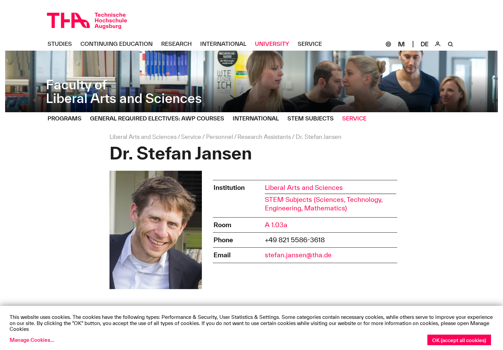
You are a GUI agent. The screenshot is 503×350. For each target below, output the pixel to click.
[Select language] (424, 44)
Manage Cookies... (32, 340)
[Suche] (450, 44)
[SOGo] (388, 44)
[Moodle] (401, 44)
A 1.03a (276, 225)
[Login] (437, 44)
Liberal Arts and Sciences (304, 187)
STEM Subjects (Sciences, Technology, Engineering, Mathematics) (324, 204)
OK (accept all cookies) (459, 340)
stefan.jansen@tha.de (298, 255)
